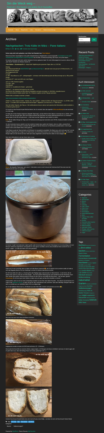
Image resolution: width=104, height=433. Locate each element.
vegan (83, 232)
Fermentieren (85, 211)
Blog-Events (24, 30)
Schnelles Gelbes (86, 101)
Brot (19, 421)
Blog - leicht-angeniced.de (89, 122)
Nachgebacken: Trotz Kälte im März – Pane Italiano (35, 45)
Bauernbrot (88, 245)
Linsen (92, 270)
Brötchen (87, 251)
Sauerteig (89, 286)
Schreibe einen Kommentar (29, 49)
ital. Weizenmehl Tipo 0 (37, 68)
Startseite (10, 30)
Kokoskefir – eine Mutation (86, 59)
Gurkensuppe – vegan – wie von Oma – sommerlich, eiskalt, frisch (89, 183)
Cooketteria (86, 104)
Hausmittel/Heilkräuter (88, 213)
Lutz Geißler (83, 272)
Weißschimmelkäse (91, 297)
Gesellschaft (92, 258)
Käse (84, 268)
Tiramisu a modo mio (87, 131)
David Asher (92, 251)
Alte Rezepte (85, 199)
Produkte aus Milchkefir (91, 283)
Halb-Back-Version (18, 282)
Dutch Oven (85, 208)
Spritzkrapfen (85, 87)
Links (31, 30)
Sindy (18, 49)
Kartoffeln (86, 265)
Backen (9, 426)
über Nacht (31, 421)
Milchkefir (82, 275)
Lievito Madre (86, 270)
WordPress (15, 431)
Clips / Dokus (85, 206)
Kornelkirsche (82, 266)
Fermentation (84, 256)
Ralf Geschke (31, 431)
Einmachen (85, 210)
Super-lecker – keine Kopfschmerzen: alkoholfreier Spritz (87, 156)
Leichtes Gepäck (86, 224)
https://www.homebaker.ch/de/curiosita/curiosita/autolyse (21, 98)
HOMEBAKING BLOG (89, 85)
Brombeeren (93, 245)
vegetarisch (91, 295)
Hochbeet (83, 262)
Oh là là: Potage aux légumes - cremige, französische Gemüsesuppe (89, 164)
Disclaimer (38, 30)
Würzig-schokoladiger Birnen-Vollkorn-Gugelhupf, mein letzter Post (89, 175)
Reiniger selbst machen (88, 229)
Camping (84, 204)
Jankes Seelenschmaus (89, 160)
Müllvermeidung (86, 225)
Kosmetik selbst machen (88, 222)
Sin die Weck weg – (21, 3)
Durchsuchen (82, 36)
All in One (13, 421)
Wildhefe (93, 300)
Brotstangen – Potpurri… (85, 67)
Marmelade (89, 272)
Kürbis (80, 270)
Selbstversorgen (85, 288)
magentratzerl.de (87, 129)
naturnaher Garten (87, 227)
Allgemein (84, 197)
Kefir (89, 265)
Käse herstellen (90, 268)
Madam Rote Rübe (88, 171)
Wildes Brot (86, 113)
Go (94, 39)
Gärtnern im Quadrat (84, 260)
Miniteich (89, 275)
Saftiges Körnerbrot (87, 147)
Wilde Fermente (84, 300)
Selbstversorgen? (18, 426)
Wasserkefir (82, 297)
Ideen (83, 215)
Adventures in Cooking (89, 136)
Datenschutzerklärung (49, 30)
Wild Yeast (82, 302)
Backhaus (82, 245)
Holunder (90, 262)
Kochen (84, 220)
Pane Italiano (24, 421)
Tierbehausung (82, 290)
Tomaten (86, 293)
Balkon (84, 203)
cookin (84, 152)
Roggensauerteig (82, 286)
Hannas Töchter (87, 145)
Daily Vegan (86, 179)
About (17, 30)
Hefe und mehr (87, 91)
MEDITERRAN (25, 68)
